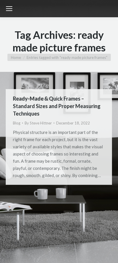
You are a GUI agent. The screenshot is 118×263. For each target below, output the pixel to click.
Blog (16, 123)
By (38, 123)
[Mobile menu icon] (9, 8)
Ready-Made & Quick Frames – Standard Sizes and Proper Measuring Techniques (57, 106)
